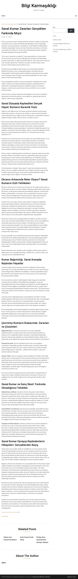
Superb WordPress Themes (41, 577)
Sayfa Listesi (57, 40)
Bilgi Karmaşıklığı (39, 5)
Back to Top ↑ (72, 577)
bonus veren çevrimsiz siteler (11, 512)
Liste (54, 36)
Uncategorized (12, 24)
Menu (3, 16)
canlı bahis (5, 516)
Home (3, 24)
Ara (54, 27)
